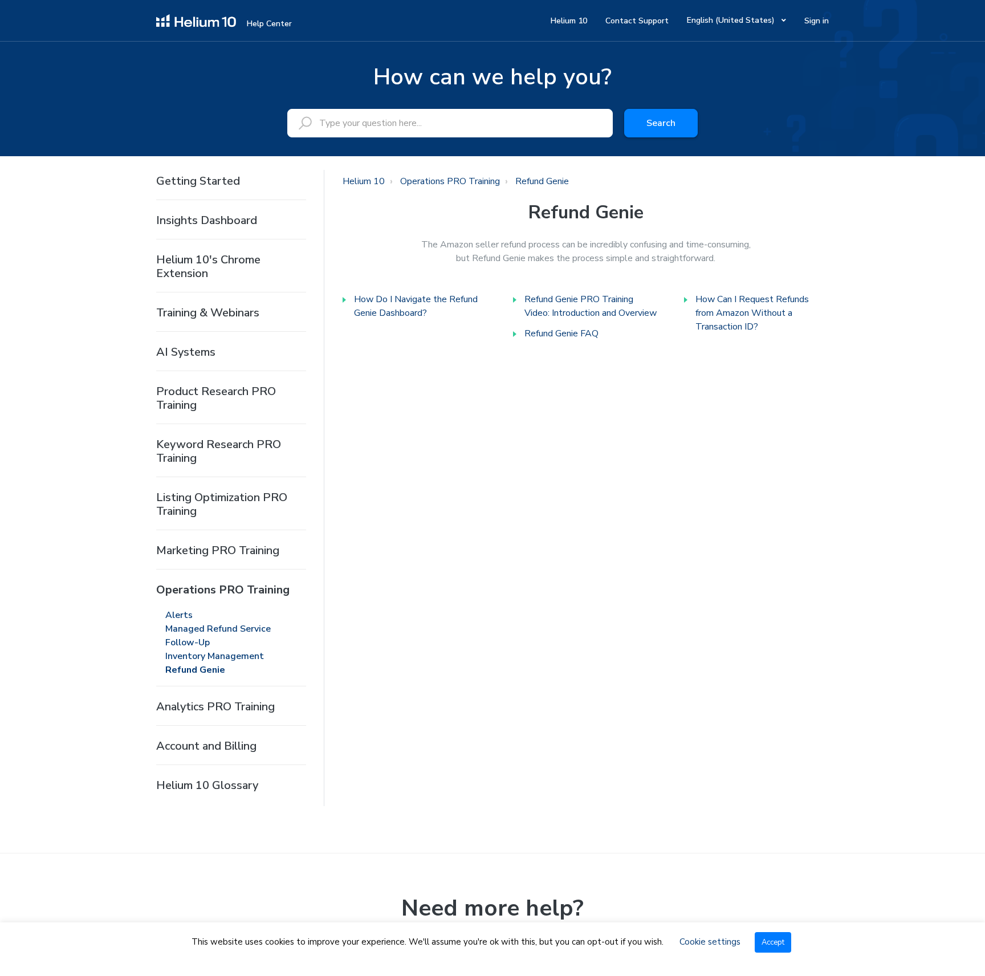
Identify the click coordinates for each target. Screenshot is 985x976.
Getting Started (198, 181)
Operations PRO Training (223, 589)
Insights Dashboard (206, 220)
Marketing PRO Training (217, 550)
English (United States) (732, 20)
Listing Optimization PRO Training (221, 504)
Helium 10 (569, 20)
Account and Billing (206, 746)
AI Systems (185, 352)
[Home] (196, 19)
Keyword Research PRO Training (218, 451)
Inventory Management (214, 656)
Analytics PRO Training (215, 706)
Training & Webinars (207, 312)
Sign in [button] (816, 20)
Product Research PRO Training (216, 398)
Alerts (179, 615)
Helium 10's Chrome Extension (208, 266)
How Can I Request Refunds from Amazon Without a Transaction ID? (752, 313)
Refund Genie (195, 670)
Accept (773, 942)
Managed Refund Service (218, 629)
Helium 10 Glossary (207, 785)
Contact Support (637, 20)
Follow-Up (187, 642)
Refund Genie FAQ (561, 333)
